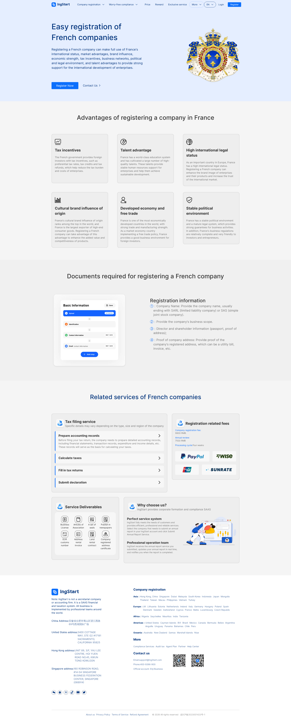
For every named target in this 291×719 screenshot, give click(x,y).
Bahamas (178, 626)
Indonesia (206, 596)
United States (152, 622)
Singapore (164, 596)
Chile (187, 626)
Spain (226, 606)
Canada (202, 622)
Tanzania (183, 616)
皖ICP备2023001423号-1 (193, 714)
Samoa (172, 632)
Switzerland (169, 610)
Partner (182, 646)
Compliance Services (143, 646)
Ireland (183, 606)
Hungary (209, 606)
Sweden (158, 610)
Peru (193, 626)
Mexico (193, 622)
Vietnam (183, 600)
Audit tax (160, 646)
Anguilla (149, 626)
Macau (162, 600)
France (188, 610)
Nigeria (145, 616)
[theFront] (65, 595)
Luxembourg (206, 610)
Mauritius (166, 616)
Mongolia (225, 596)
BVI (179, 622)
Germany (198, 606)
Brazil (185, 622)
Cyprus (179, 610)
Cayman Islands (168, 622)
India (175, 616)
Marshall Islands (185, 632)
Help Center (193, 646)
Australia (148, 632)
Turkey (191, 600)
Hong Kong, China (149, 596)
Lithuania (151, 606)
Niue (196, 632)
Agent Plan (171, 646)
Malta (196, 610)
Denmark (147, 610)
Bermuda (211, 622)
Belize (221, 622)
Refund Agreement (139, 714)
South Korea (194, 596)
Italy (191, 606)
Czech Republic (222, 610)
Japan (216, 596)
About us (90, 714)
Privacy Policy (103, 714)
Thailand (144, 600)
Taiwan (153, 600)
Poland (218, 606)
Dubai (174, 596)
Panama (169, 626)
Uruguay (159, 626)
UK (144, 606)
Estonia (161, 606)
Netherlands (173, 606)
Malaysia (182, 596)
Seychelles (155, 616)
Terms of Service (120, 714)
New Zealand (160, 632)
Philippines (172, 600)
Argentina (230, 622)
